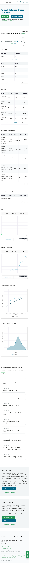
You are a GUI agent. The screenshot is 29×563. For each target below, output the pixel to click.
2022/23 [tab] (21, 371)
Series (7, 213)
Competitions (4, 557)
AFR (14, 41)
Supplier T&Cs (12, 557)
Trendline (22, 213)
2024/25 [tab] (9, 371)
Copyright (14, 556)
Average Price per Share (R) (2, 300)
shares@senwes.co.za (7, 21)
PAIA (24, 556)
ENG (16, 41)
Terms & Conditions (6, 556)
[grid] (14, 56)
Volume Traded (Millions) (2, 338)
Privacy (20, 556)
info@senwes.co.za (6, 548)
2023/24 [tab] (15, 371)
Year (16, 314)
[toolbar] (14, 213)
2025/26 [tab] (3, 371)
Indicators (14, 213)
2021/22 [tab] (5, 373)
